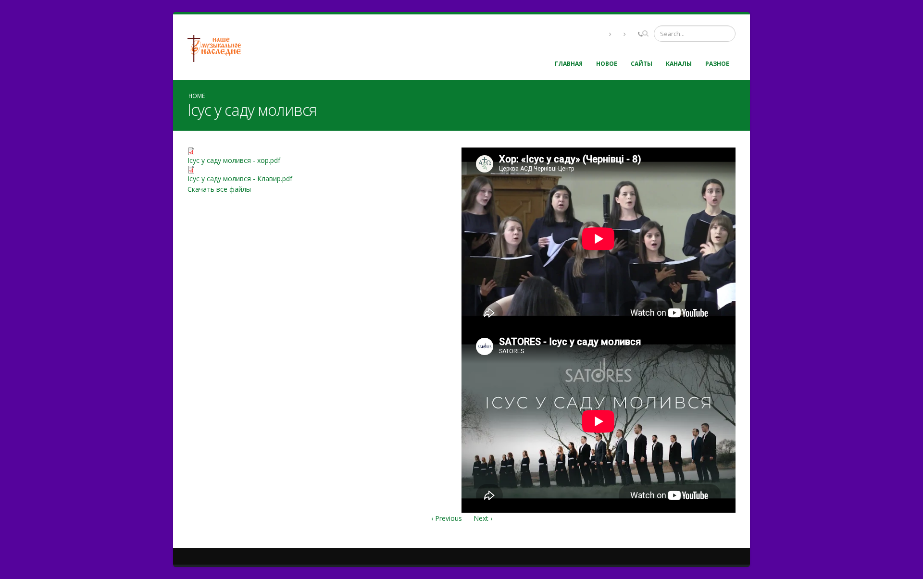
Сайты (641, 64)
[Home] (217, 47)
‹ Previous (446, 518)
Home (196, 95)
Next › (483, 518)
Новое (606, 64)
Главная (569, 64)
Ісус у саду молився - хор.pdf (233, 160)
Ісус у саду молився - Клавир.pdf (239, 178)
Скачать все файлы (219, 189)
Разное (717, 64)
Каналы (679, 64)
